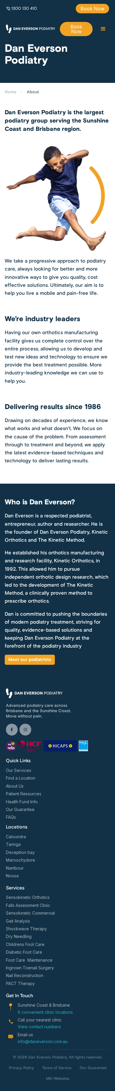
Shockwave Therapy (26, 928)
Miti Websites (57, 1078)
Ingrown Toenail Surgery (30, 967)
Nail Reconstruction (24, 975)
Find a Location (20, 778)
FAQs (11, 817)
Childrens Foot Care (25, 944)
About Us (15, 786)
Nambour (15, 867)
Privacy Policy (21, 1068)
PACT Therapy (20, 983)
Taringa (13, 844)
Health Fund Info (22, 801)
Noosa (12, 875)
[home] (30, 29)
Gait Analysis (18, 920)
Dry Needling (19, 936)
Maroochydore (20, 859)
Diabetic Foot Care (24, 952)
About (33, 92)
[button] (103, 29)
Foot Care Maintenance (29, 960)
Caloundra (16, 836)
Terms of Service (56, 1068)
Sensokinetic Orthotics (28, 897)
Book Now (92, 9)
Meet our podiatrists (29, 659)
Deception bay (20, 852)
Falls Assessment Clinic (28, 905)
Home (10, 92)
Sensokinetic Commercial (30, 912)
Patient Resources (23, 793)
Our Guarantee (20, 809)
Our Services (18, 770)
